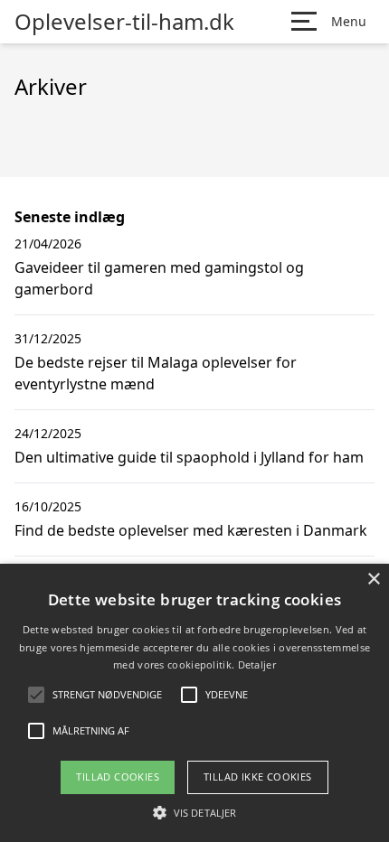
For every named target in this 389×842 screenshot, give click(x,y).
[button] (194, 812)
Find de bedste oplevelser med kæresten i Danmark (190, 530)
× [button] (373, 579)
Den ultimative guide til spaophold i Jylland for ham (189, 457)
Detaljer (257, 664)
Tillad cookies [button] (117, 776)
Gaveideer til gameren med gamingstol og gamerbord (159, 278)
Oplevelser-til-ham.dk (124, 21)
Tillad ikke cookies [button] (258, 776)
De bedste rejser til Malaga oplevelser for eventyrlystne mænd (155, 373)
